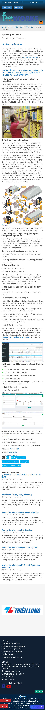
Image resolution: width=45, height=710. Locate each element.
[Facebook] (3, 686)
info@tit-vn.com (12, 3)
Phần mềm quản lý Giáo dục (12, 649)
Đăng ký (19, 7)
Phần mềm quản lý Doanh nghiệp (14, 646)
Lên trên (38, 691)
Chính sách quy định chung (13, 699)
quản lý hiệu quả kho (30, 58)
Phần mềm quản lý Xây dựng (12, 651)
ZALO (5, 706)
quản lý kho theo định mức (11, 466)
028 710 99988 (9, 674)
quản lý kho (25, 462)
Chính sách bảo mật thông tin (33, 699)
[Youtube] (8, 686)
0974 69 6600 (34, 3)
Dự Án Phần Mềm (8, 654)
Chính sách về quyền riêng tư (12, 657)
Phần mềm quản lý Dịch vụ (11, 643)
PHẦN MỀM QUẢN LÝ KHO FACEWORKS (16, 337)
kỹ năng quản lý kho (18, 458)
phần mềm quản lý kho (10, 462)
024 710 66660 (9, 671)
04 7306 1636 (14, 449)
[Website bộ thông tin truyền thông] (22, 696)
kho (7, 458)
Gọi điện (6, 700)
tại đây (5, 436)
